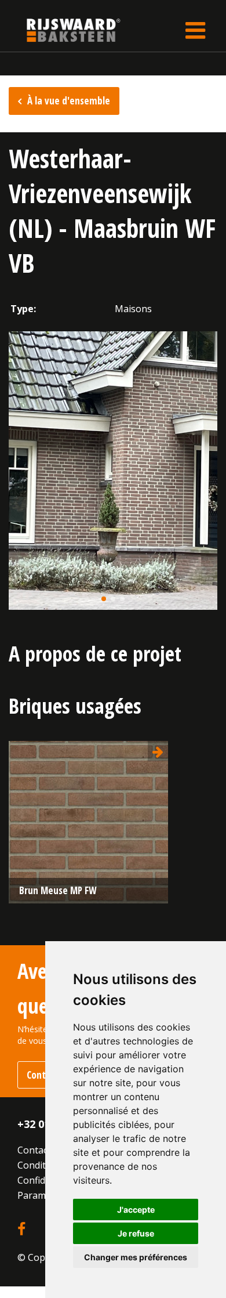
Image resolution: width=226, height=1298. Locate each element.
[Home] (64, 30)
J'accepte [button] (136, 1209)
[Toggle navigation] (195, 30)
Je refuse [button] (136, 1233)
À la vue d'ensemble (68, 100)
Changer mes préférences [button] (135, 1257)
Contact (34, 1150)
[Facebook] (21, 1229)
